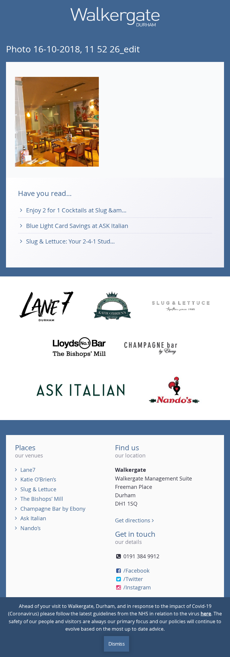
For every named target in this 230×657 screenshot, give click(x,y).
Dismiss (116, 644)
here (206, 613)
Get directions (133, 520)
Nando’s (30, 528)
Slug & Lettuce (38, 489)
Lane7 (27, 469)
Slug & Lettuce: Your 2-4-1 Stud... (70, 241)
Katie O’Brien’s (38, 479)
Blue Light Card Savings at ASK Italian (77, 226)
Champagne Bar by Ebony (52, 508)
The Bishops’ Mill (41, 498)
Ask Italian (33, 518)
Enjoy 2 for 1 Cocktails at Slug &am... (76, 210)
